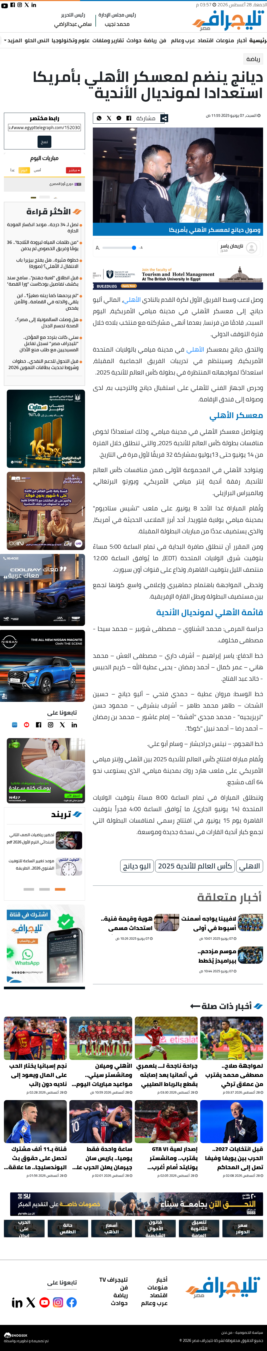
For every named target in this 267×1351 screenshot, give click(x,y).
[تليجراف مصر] (228, 20)
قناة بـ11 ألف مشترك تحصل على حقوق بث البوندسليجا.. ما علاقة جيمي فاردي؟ (37, 1158)
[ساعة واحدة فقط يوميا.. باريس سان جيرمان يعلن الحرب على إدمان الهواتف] (100, 1121)
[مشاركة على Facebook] (71, 1302)
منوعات (225, 40)
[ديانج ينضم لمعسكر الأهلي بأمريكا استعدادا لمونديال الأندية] (119, 118)
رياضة (150, 40)
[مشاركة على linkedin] (34, 5)
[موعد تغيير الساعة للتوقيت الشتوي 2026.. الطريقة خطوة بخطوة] (69, 867)
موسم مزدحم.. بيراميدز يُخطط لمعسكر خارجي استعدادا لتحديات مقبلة (213, 956)
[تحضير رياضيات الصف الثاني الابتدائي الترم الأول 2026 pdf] (69, 840)
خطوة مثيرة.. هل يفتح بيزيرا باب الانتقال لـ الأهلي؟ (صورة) (47, 263)
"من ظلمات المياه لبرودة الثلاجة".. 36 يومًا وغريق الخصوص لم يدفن (42, 245)
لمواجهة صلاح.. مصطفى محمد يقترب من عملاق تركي (234, 1075)
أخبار (242, 40)
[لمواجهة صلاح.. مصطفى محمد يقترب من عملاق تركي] (231, 1038)
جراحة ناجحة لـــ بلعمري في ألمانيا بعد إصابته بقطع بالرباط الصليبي (167, 1075)
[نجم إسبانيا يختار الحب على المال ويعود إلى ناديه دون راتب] (35, 1038)
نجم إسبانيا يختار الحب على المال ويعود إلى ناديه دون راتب (38, 1075)
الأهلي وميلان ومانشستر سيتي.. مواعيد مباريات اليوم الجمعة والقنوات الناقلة (104, 1075)
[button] (60, 889)
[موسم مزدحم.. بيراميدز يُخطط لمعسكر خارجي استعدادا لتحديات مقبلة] (250, 954)
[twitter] (62, 724)
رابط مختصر (44, 118)
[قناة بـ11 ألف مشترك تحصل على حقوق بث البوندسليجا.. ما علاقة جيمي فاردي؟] (35, 1121)
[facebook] (38, 724)
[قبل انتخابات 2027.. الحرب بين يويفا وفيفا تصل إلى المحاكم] (231, 1121)
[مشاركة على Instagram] (58, 1302)
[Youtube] (26, 724)
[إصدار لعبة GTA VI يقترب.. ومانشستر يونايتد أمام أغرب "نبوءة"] (166, 1121)
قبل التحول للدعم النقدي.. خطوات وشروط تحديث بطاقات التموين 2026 (43, 364)
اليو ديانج (137, 866)
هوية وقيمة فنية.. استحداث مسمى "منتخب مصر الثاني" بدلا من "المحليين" (126, 924)
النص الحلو (37, 40)
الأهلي (132, 299)
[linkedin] (74, 724)
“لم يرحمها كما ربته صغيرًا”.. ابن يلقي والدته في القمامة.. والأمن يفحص (46, 301)
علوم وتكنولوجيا (71, 40)
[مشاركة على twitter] (27, 5)
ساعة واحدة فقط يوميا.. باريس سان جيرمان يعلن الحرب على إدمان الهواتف (101, 1158)
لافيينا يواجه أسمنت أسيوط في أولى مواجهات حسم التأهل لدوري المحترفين (208, 924)
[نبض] (14, 724)
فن (162, 40)
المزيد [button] (14, 40)
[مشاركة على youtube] (4, 6)
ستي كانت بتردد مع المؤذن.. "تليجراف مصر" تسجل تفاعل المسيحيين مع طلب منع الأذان (49, 343)
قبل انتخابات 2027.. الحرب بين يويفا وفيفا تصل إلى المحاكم (234, 1158)
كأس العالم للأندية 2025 (195, 866)
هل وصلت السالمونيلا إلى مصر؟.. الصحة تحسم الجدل (46, 322)
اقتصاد (206, 40)
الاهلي (249, 866)
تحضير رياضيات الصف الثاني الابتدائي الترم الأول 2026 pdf (30, 838)
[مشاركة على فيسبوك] (12, 5)
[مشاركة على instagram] (19, 5)
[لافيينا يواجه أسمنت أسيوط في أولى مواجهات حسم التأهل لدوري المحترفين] (250, 922)
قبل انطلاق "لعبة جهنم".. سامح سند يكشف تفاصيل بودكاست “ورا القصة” (42, 281)
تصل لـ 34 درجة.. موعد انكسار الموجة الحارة (42, 227)
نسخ (44, 142)
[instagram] (50, 724)
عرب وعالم (183, 40)
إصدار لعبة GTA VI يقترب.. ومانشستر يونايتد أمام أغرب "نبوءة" (174, 1158)
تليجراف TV (113, 1279)
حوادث (133, 40)
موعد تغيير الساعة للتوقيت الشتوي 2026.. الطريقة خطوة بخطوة (31, 868)
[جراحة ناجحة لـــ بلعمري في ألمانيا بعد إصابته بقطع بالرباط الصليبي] (166, 1038)
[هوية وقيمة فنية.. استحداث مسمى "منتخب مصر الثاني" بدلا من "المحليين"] (166, 922)
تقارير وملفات (108, 40)
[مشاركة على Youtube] (44, 1302)
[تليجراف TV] (168, 37)
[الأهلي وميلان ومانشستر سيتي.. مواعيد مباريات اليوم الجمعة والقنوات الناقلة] (100, 1038)
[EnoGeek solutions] (26, 1335)
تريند (61, 814)
